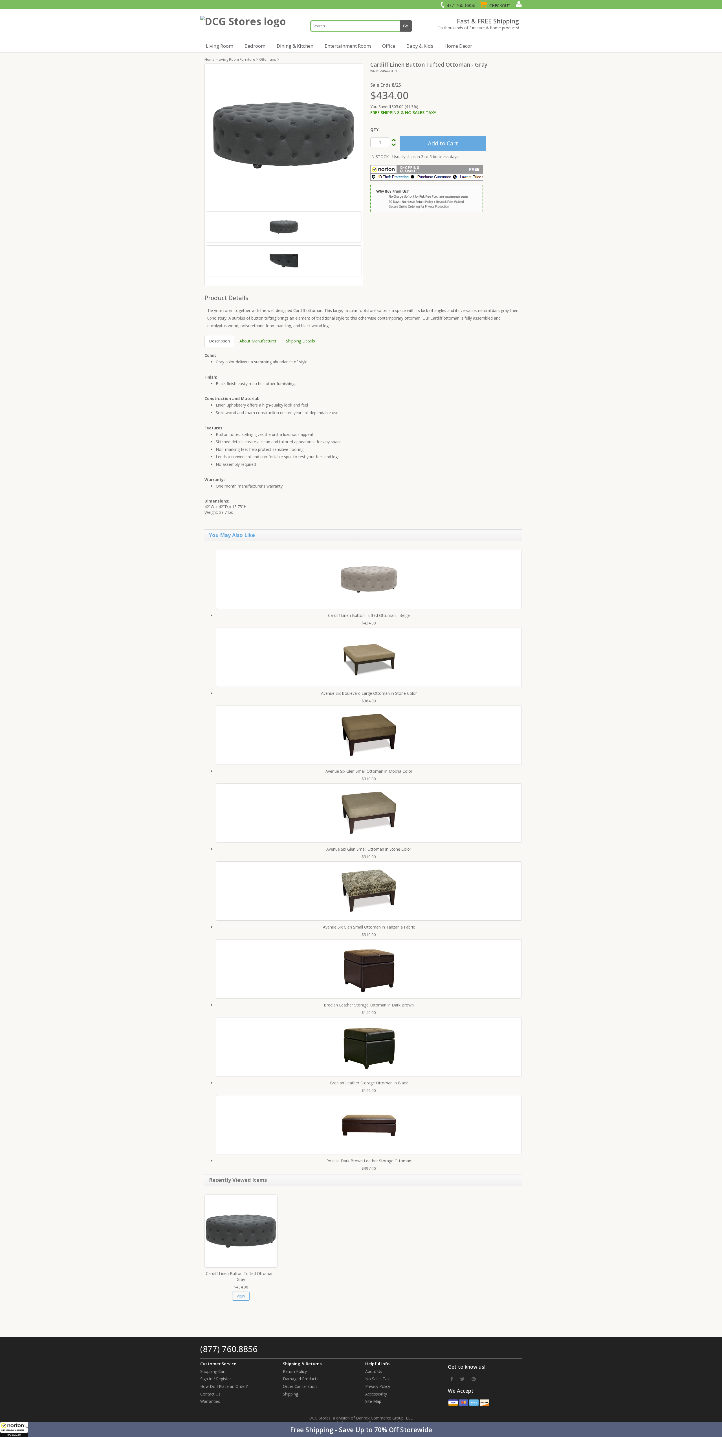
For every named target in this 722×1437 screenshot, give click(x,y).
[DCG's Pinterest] (474, 1379)
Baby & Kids (419, 46)
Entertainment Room (348, 46)
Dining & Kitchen (295, 46)
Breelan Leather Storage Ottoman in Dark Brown (369, 1005)
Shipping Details (300, 341)
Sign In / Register (215, 1378)
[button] (361, 1429)
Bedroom (255, 46)
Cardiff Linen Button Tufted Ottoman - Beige (369, 615)
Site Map (373, 1401)
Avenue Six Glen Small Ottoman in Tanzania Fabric (369, 927)
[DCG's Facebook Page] (452, 1379)
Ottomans (267, 59)
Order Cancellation (300, 1386)
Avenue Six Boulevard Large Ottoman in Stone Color (369, 693)
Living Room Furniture (237, 59)
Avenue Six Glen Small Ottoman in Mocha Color (368, 771)
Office (388, 46)
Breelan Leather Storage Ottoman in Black (369, 1083)
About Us (373, 1371)
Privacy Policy (377, 1386)
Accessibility (376, 1394)
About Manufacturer (257, 341)
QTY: (375, 129)
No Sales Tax (377, 1378)
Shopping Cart (213, 1371)
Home (209, 59)
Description (219, 341)
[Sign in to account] (518, 4)
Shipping (290, 1394)
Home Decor (458, 46)
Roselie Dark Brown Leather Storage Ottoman (368, 1160)
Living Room (219, 46)
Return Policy (295, 1371)
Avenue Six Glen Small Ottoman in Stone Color (368, 849)
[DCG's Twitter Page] (462, 1379)
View (241, 1296)
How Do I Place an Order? (224, 1386)
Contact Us (210, 1394)
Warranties (210, 1401)
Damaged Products (300, 1378)
